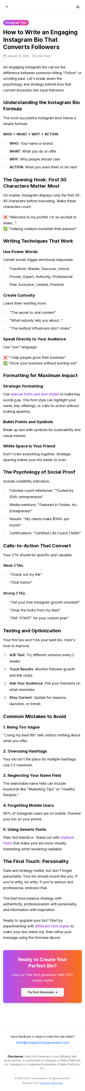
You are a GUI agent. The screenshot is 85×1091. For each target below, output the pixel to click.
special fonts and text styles (35, 394)
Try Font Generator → (42, 992)
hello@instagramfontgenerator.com (42, 1042)
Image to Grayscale (51, 1083)
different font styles (52, 926)
